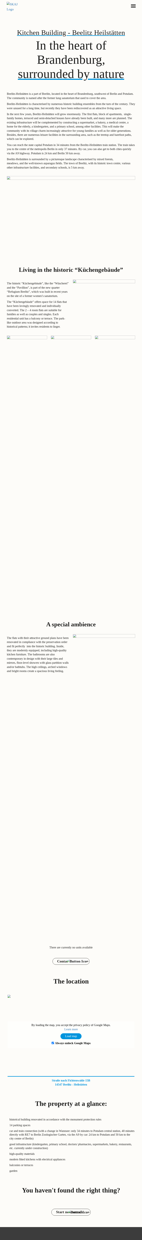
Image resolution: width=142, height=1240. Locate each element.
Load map (71, 1036)
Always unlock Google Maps (73, 1043)
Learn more (71, 1029)
